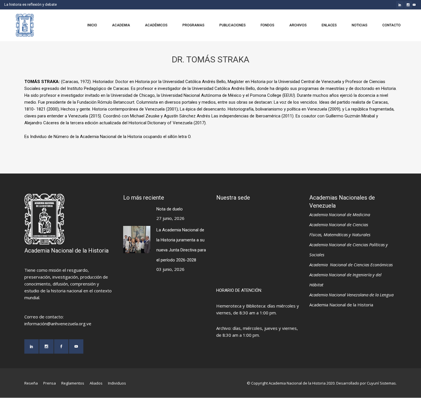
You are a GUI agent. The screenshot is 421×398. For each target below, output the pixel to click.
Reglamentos (72, 383)
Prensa (49, 383)
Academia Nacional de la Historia (341, 305)
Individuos (117, 383)
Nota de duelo (169, 209)
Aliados (96, 383)
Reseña (31, 383)
